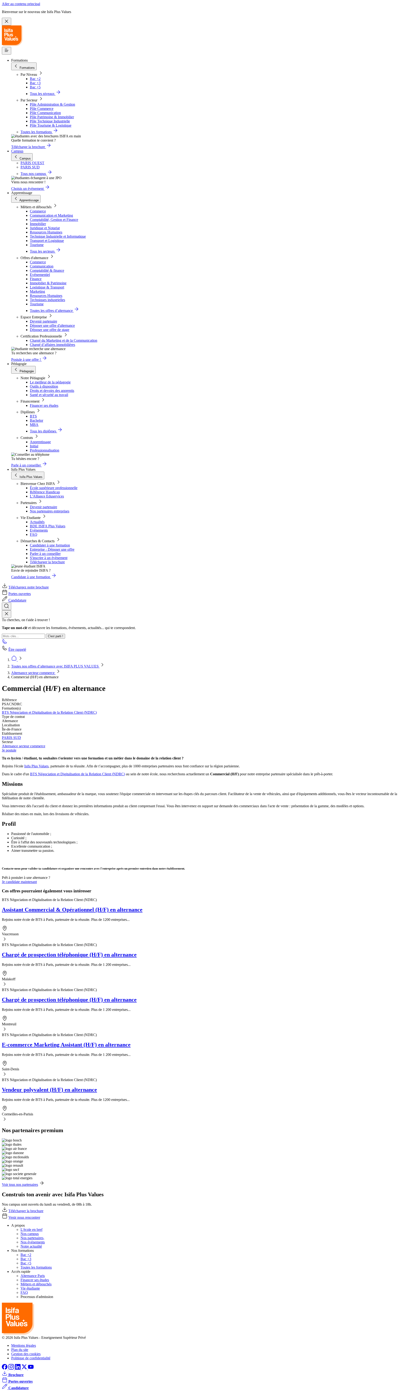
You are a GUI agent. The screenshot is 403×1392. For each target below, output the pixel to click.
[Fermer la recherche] (6, 614)
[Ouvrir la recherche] (6, 606)
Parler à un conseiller (45, 554)
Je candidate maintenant (19, 882)
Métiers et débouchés (36, 1284)
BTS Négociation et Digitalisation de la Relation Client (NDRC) (49, 712)
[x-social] (24, 1368)
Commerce (38, 211)
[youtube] (31, 1368)
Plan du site (19, 1350)
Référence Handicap (45, 492)
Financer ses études (44, 405)
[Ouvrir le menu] (6, 51)
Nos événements (33, 1242)
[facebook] (5, 1368)
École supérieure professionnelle (53, 488)
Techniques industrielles (47, 300)
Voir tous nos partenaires (20, 1185)
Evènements (39, 530)
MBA (34, 425)
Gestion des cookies (26, 1354)
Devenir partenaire (43, 321)
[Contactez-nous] (4, 643)
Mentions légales (23, 1345)
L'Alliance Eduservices (47, 496)
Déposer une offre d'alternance (52, 325)
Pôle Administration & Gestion (52, 104)
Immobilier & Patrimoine (48, 283)
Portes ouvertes (19, 594)
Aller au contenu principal (21, 4)
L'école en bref (31, 1230)
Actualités (37, 522)
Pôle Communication (45, 113)
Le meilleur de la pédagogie (50, 382)
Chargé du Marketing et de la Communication (63, 340)
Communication (41, 266)
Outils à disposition (44, 386)
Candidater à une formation (50, 545)
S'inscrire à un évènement (48, 558)
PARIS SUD (11, 738)
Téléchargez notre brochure (28, 587)
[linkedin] (18, 1368)
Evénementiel (40, 275)
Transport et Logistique (47, 241)
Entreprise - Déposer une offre (52, 549)
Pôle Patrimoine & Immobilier (52, 117)
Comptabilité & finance (47, 270)
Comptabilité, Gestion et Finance (54, 220)
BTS (33, 416)
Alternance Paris (33, 1276)
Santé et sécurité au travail (49, 395)
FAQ (33, 534)
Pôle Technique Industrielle (50, 121)
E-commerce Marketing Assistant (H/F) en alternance (66, 1045)
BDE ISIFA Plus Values (47, 526)
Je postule (9, 750)
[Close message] (6, 21)
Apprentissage (40, 442)
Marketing (37, 291)
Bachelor (36, 420)
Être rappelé (17, 649)
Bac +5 (35, 87)
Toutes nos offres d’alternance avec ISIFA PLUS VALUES (55, 666)
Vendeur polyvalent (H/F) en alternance (49, 1090)
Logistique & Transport (47, 287)
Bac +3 (35, 83)
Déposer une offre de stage (49, 330)
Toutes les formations (36, 1267)
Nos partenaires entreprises (49, 511)
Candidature (17, 600)
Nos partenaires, (32, 1238)
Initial (34, 446)
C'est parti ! (55, 636)
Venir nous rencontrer (24, 1217)
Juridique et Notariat (45, 228)
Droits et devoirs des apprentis (52, 391)
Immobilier (38, 224)
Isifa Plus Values (36, 766)
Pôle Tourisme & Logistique (50, 125)
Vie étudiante (30, 1288)
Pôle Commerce (41, 109)
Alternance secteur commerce (33, 673)
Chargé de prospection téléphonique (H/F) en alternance (69, 955)
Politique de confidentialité (30, 1358)
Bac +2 (35, 79)
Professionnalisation (44, 450)
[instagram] (11, 1368)
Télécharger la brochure (47, 562)
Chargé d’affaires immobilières (52, 345)
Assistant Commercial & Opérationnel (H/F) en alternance (72, 910)
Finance (36, 279)
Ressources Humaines (46, 232)
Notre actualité (31, 1246)
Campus (17, 151)
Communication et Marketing (51, 215)
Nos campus (30, 1234)
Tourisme (37, 245)
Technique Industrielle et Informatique (58, 236)
